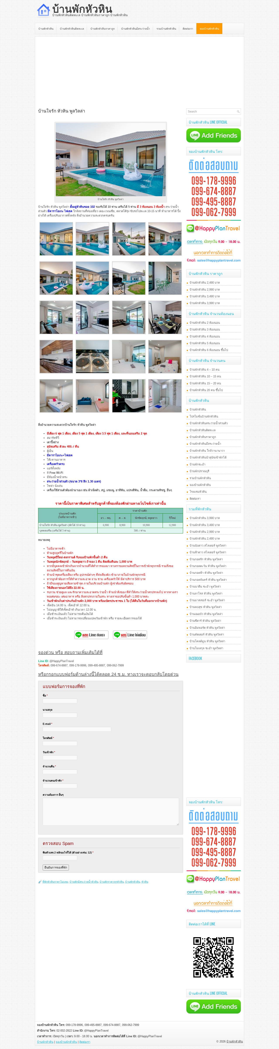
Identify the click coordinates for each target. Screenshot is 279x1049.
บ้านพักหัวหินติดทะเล (72, 28)
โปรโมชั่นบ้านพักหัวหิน (204, 416)
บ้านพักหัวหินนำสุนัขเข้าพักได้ (208, 457)
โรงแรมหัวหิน (198, 491)
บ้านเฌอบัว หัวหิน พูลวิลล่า (206, 614)
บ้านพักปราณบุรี (199, 471)
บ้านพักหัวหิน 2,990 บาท (205, 289)
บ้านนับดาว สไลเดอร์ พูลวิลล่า (208, 545)
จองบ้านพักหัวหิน (209, 28)
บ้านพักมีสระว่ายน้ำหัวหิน (84, 881)
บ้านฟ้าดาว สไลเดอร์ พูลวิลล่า (208, 552)
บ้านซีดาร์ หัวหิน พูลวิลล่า (205, 620)
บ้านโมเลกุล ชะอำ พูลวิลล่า (206, 648)
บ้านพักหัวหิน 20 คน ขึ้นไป (206, 390)
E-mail (47, 723)
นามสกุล (47, 709)
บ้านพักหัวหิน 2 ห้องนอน (205, 322)
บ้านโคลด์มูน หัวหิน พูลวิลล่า (207, 641)
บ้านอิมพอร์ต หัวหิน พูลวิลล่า (207, 627)
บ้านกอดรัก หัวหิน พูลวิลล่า (206, 559)
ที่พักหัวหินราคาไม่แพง (55, 881)
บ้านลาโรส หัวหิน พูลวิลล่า (206, 593)
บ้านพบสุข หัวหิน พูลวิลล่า (206, 607)
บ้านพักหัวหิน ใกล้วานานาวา (207, 450)
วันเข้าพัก (49, 752)
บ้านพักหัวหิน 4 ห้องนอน (205, 336)
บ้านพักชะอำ (197, 464)
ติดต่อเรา (188, 28)
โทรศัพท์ (48, 738)
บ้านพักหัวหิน (82, 9)
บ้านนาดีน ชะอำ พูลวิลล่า (205, 586)
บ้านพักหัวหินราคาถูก (102, 28)
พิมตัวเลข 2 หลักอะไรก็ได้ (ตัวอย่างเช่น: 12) (68, 852)
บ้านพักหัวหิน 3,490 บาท (205, 296)
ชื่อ (45, 695)
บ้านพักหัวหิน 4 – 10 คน (204, 369)
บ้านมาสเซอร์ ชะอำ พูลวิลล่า (207, 600)
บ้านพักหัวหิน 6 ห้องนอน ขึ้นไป (209, 350)
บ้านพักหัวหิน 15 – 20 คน (205, 383)
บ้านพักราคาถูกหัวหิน (112, 881)
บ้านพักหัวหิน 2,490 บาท (205, 282)
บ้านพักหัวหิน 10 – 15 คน (205, 376)
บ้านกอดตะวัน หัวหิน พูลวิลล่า (208, 566)
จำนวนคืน (49, 766)
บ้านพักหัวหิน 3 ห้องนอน (205, 329)
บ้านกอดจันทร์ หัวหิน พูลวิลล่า (208, 579)
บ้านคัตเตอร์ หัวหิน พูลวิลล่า (207, 634)
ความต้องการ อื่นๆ (53, 794)
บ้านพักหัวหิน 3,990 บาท (205, 303)
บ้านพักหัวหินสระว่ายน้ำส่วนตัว (209, 423)
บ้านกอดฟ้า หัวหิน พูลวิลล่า (206, 572)
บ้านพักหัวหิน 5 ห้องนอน (205, 343)
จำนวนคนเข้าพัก (53, 780)
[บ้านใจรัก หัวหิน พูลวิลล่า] (56, 254)
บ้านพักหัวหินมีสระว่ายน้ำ (135, 28)
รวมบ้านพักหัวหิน (166, 28)
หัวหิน (144, 881)
